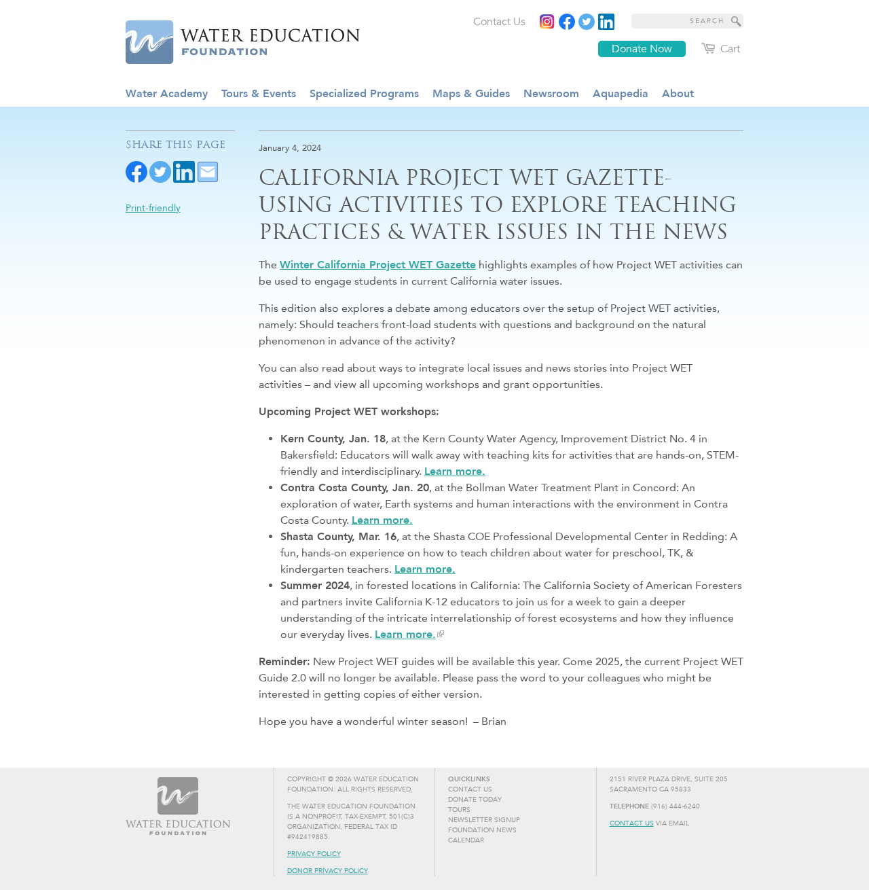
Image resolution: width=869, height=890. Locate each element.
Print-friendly (153, 208)
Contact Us (632, 823)
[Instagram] (547, 22)
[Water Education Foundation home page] (234, 40)
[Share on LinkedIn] (184, 171)
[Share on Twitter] (160, 171)
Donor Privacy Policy (327, 871)
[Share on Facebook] (136, 171)
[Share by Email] (208, 171)
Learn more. (454, 471)
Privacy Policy (314, 854)
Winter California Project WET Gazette (378, 264)
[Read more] (606, 22)
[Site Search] (736, 21)
